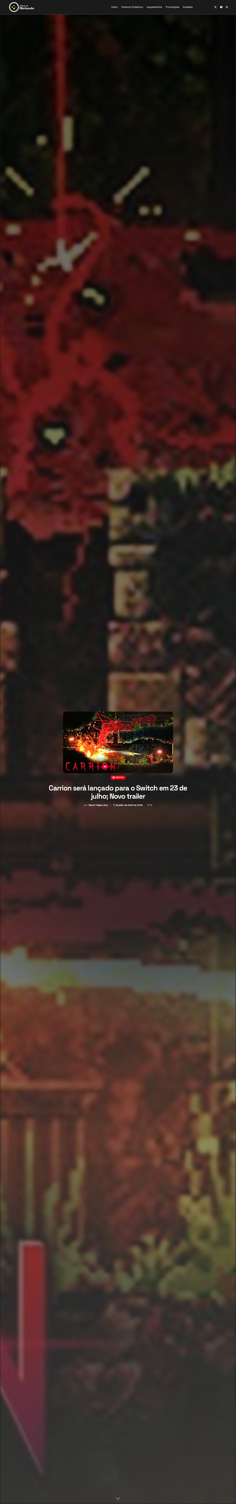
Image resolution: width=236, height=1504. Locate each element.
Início (114, 7)
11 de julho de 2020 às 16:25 (128, 805)
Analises (188, 7)
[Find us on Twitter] (215, 7)
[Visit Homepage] (31, 7)
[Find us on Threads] (227, 7)
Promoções (172, 7)
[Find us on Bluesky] (221, 7)
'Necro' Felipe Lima (98, 805)
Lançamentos (154, 7)
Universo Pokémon (132, 7)
